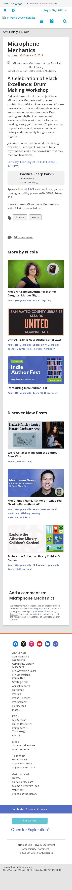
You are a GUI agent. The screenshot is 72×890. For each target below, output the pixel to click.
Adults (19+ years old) (19, 300)
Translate (52, 3)
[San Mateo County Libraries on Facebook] (15, 644)
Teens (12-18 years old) (20, 348)
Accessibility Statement (35, 848)
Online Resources (22, 724)
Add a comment (23, 237)
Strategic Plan (20, 682)
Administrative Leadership (20, 658)
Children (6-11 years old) (46, 344)
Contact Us (29, 820)
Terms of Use (24, 844)
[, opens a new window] (30, 831)
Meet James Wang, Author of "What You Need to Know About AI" (35, 502)
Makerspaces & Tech (19, 517)
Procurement (19, 701)
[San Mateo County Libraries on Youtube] (39, 644)
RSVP (31, 189)
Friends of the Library (24, 793)
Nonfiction (49, 348)
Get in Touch (19, 759)
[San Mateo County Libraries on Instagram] (31, 644)
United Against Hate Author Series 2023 (34, 339)
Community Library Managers (23, 665)
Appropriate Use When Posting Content (33, 613)
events (35, 218)
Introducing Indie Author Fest (27, 388)
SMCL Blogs (10, 32)
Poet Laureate (20, 749)
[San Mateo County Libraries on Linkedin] (47, 644)
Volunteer (17, 789)
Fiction (36, 300)
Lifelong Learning (30, 513)
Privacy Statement (44, 844)
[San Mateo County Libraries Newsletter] (55, 644)
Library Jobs (19, 705)
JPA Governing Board (24, 670)
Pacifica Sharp (36, 174)
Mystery (46, 300)
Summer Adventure (23, 745)
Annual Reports (21, 686)
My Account (19, 720)
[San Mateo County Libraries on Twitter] (23, 644)
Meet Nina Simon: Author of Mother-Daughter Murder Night (32, 293)
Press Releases (21, 697)
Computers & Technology (20, 729)
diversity (19, 218)
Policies (16, 693)
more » (16, 709)
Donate (16, 777)
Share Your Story (22, 763)
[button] (5, 10)
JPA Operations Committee (21, 676)
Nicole (25, 32)
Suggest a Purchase (23, 767)
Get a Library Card (22, 781)
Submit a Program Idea (25, 785)
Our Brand (18, 689)
